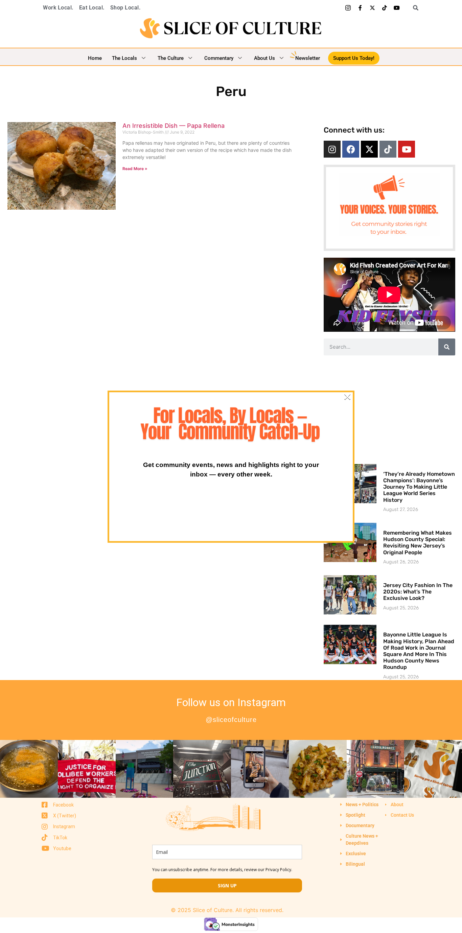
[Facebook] (350, 149)
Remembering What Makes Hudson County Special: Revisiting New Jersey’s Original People (417, 543)
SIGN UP (227, 885)
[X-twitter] (372, 8)
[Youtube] (396, 8)
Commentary (218, 58)
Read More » (134, 168)
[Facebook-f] (360, 8)
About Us (264, 58)
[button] (413, 8)
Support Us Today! (353, 58)
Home (95, 58)
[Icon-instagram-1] (348, 8)
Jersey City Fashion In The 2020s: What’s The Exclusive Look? (418, 591)
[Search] (446, 347)
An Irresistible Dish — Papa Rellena (173, 125)
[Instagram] (332, 149)
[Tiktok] (384, 8)
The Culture (171, 58)
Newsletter (307, 58)
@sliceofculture (231, 719)
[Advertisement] (389, 409)
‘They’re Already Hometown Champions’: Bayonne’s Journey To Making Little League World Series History (419, 487)
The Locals (124, 58)
